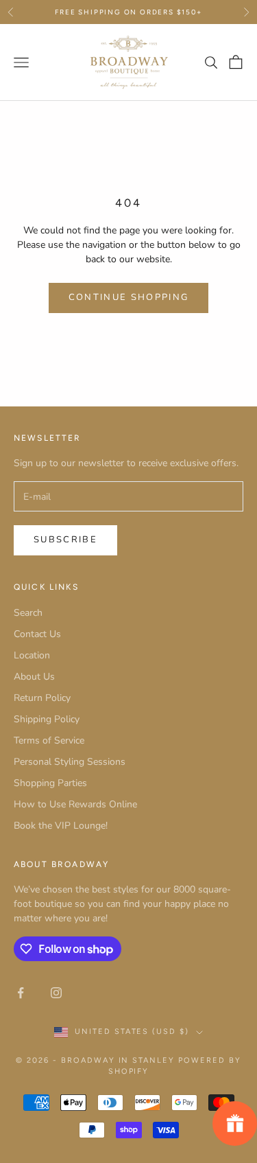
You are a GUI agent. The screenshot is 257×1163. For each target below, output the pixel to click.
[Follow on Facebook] (20, 993)
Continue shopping (129, 297)
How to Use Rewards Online (75, 804)
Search (28, 612)
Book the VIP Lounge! (61, 825)
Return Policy (42, 697)
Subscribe (65, 539)
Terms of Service (49, 740)
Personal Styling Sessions (69, 761)
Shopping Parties (50, 783)
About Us (34, 676)
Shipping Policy (46, 719)
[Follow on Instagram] (56, 993)
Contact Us (37, 634)
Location (32, 655)
